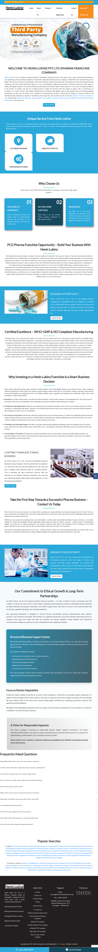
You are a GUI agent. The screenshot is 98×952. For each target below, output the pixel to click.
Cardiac (89, 865)
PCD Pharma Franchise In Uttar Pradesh (70, 851)
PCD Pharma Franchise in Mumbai (65, 848)
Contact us (73, 11)
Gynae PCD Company (37, 922)
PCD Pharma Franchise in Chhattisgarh (62, 855)
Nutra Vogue (38, 899)
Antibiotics (25, 863)
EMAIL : (60, 892)
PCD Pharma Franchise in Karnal (31, 853)
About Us (38, 895)
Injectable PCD (73, 98)
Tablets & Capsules (52, 870)
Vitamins (84, 863)
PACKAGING (74, 207)
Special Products (86, 868)
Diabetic (15, 865)
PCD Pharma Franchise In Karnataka (44, 846)
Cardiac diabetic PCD (38, 98)
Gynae (27, 865)
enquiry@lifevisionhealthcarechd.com (62, 894)
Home (32, 8)
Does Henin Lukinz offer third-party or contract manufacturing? (48, 818)
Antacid (67, 870)
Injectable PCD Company (38, 931)
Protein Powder (56, 868)
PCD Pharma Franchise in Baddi (23, 848)
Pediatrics (8, 868)
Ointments (41, 868)
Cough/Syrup (41, 870)
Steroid (42, 865)
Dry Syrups (28, 868)
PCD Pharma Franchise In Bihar (66, 846)
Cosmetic (69, 863)
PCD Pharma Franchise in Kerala (22, 846)
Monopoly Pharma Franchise (13, 907)
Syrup (61, 870)
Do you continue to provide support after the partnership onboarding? (48, 780)
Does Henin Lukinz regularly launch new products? (48, 812)
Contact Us (38, 910)
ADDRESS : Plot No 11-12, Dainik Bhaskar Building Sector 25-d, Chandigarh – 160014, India (60, 903)
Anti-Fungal (47, 863)
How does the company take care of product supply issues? (48, 774)
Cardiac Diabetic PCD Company (38, 925)
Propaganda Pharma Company (13, 916)
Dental (48, 868)
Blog (38, 902)
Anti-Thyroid (70, 865)
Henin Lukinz (8, 77)
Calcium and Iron (60, 865)
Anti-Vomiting (34, 865)
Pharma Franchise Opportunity (38, 913)
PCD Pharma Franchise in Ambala (51, 858)
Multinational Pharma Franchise (14, 911)
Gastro (21, 865)
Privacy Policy (38, 906)
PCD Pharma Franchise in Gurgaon (53, 853)
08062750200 (62, 898)
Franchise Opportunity (60, 11)
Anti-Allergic (50, 865)
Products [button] (48, 8)
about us (39, 11)
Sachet (35, 868)
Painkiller (32, 863)
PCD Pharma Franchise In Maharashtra (22, 851)
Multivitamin (32, 870)
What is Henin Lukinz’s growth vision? (48, 787)
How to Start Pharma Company (38, 936)
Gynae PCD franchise (24, 98)
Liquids (62, 863)
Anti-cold (39, 863)
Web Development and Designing (44, 944)
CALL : (56, 898)
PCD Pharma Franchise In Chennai (46, 851)
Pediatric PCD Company (38, 928)
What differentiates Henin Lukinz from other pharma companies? (48, 761)
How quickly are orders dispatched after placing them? (48, 824)
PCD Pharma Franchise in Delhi (43, 848)
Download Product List (84, 11)
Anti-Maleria (77, 863)
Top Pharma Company (11, 926)
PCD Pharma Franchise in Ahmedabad (77, 853)
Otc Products (75, 868)
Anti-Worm (55, 863)
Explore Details (56, 318)
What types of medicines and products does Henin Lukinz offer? (48, 799)
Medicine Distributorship (12, 921)
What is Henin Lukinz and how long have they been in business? (48, 793)
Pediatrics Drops (18, 868)
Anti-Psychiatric (81, 865)
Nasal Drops (63, 98)
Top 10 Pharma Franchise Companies (38, 917)
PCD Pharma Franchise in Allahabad (38, 855)
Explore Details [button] (49, 105)
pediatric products (52, 98)
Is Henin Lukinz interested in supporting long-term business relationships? (48, 768)
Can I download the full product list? (48, 805)
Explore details (10, 486)
